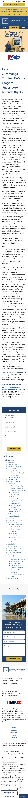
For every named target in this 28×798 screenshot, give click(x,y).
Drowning (11, 555)
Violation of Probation (15, 520)
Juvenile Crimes (13, 479)
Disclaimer (14, 730)
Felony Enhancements (15, 466)
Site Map (14, 735)
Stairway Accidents (17, 568)
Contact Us (14, 27)
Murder (13, 540)
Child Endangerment (17, 529)
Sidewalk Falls (15, 563)
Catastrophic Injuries (14, 548)
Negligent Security (17, 561)
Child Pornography (17, 486)
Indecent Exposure (17, 488)
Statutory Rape (16, 509)
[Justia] (16, 702)
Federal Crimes (12, 464)
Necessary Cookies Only (9, 793)
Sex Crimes (11, 484)
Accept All (9, 789)
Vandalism (11, 518)
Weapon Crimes (16, 542)
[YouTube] (19, 702)
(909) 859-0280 (13, 696)
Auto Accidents (12, 546)
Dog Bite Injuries (13, 550)
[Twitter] (12, 702)
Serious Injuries (10, 544)
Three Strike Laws (13, 516)
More (23, 27)
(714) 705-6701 (13, 683)
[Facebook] (8, 702)
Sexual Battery (15, 503)
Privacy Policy (14, 732)
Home (4, 27)
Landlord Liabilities (14, 557)
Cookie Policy (7, 754)
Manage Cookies (19, 754)
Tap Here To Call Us (14, 5)
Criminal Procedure (14, 512)
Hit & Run (14, 531)
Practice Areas (8, 456)
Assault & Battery (16, 525)
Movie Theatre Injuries (18, 559)
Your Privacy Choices (12, 751)
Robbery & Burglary (14, 481)
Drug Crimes (12, 462)
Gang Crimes (12, 469)
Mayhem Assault (16, 537)
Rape (12, 497)
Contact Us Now (14, 449)
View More (5, 722)
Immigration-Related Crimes (17, 471)
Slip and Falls (15, 565)
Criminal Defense (10, 460)
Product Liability (13, 578)
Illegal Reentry (15, 477)
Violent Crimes (12, 522)
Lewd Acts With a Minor (18, 490)
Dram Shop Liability (14, 552)
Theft (9, 514)
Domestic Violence (17, 527)
